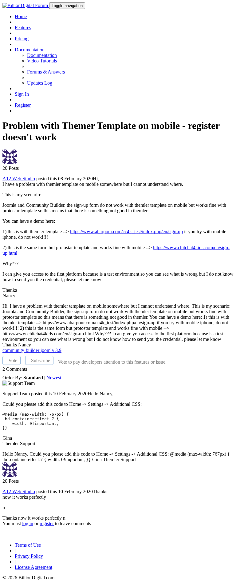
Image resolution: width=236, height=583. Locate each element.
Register (23, 105)
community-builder (21, 350)
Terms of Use (28, 545)
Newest (53, 377)
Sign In (22, 94)
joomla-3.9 (51, 350)
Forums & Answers (46, 71)
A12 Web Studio (18, 178)
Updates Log (39, 83)
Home (21, 16)
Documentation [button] (30, 49)
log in (27, 523)
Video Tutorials (42, 60)
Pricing (22, 38)
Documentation (42, 55)
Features (23, 27)
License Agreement (33, 567)
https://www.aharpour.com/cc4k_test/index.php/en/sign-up (126, 231)
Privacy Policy (29, 556)
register (47, 523)
